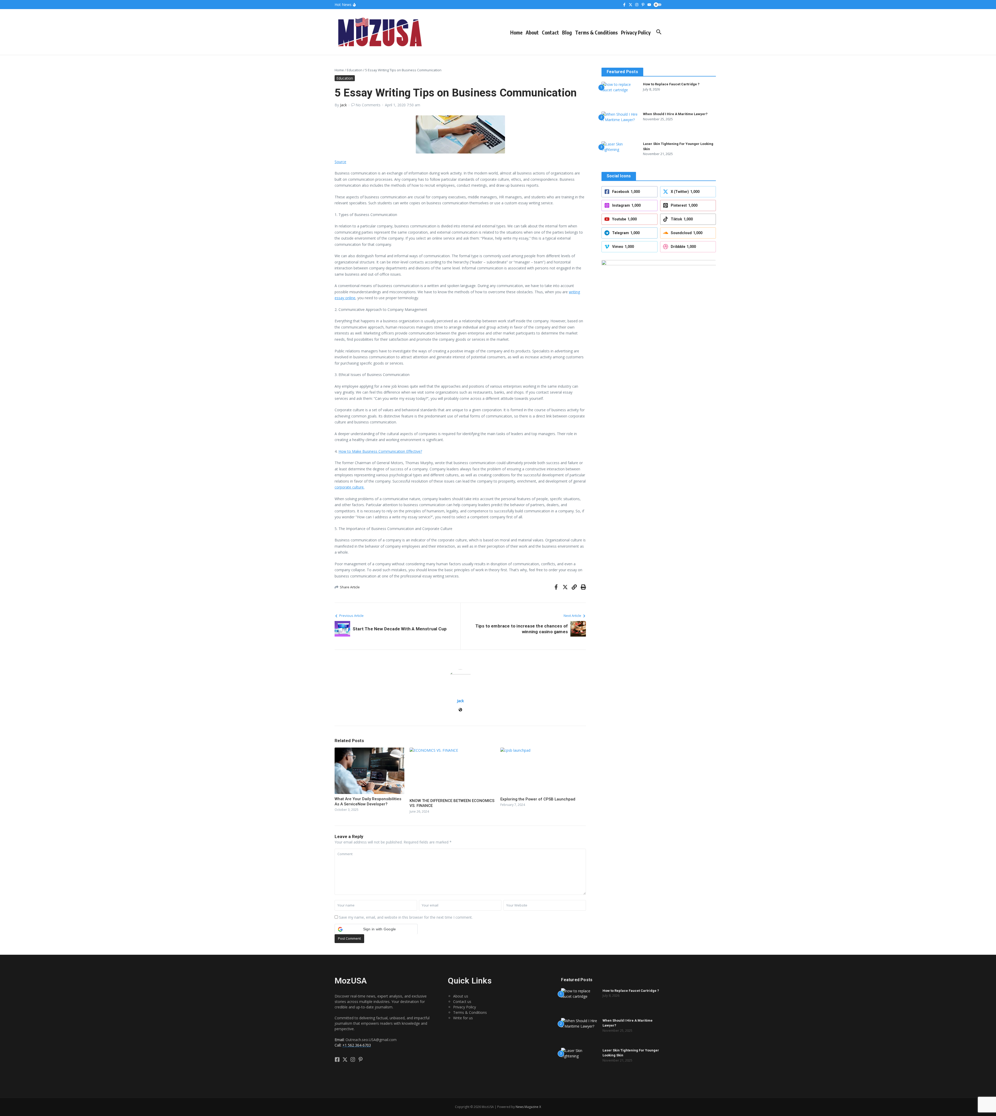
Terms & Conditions (596, 32)
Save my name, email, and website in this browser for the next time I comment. (406, 917)
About (532, 32)
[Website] (460, 710)
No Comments (368, 104)
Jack (343, 104)
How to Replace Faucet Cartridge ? (671, 84)
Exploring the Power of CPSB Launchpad (537, 799)
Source (340, 161)
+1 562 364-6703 (356, 1045)
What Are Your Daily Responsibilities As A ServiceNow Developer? (368, 801)
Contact (550, 32)
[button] (376, 929)
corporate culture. (349, 487)
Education (354, 70)
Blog (567, 32)
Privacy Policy (636, 32)
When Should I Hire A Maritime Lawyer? (675, 114)
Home (516, 32)
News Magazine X (528, 1107)
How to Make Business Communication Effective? (380, 451)
